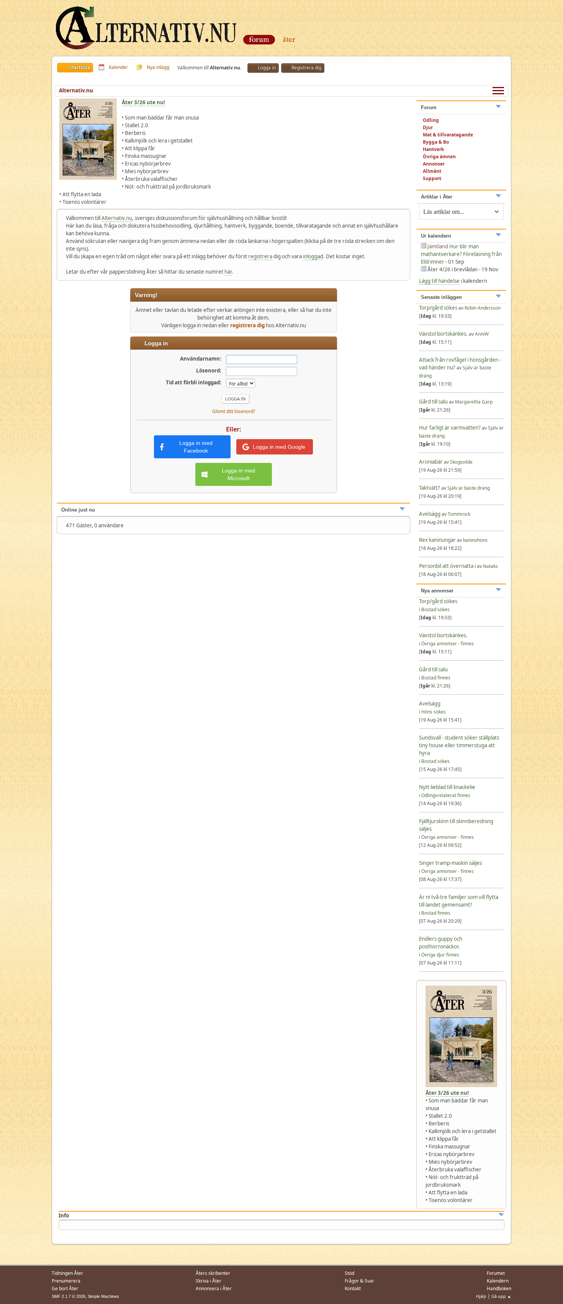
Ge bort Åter (65, 1288)
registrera (260, 256)
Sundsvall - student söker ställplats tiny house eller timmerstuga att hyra (459, 745)
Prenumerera (66, 1281)
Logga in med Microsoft (238, 474)
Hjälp (481, 1296)
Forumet (496, 1273)
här (228, 271)
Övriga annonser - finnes (447, 643)
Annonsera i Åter (214, 1288)
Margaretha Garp (474, 402)
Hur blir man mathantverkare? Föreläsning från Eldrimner (461, 254)
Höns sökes (433, 712)
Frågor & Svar (359, 1281)
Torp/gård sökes (438, 307)
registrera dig (247, 325)
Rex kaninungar (438, 539)
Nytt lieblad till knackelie (447, 787)
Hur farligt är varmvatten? (450, 427)
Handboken (499, 1288)
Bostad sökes (435, 609)
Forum (259, 39)
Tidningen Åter (67, 1273)
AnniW (482, 334)
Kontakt (353, 1288)
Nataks (490, 566)
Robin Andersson (483, 308)
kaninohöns (475, 540)
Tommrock (459, 514)
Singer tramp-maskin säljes (450, 862)
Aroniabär (431, 461)
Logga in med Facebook (196, 447)
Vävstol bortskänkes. (443, 333)
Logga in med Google (279, 447)
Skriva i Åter (208, 1281)
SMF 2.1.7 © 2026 (68, 1296)
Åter (289, 39)
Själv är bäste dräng (468, 488)
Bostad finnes (435, 677)
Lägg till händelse (439, 280)
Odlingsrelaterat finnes (445, 795)
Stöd (349, 1273)
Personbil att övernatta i (447, 566)
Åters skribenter (213, 1273)
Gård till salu (433, 401)
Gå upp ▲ (501, 1296)
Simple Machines (103, 1296)
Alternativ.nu (116, 218)
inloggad (313, 256)
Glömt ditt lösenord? (233, 411)
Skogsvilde (461, 462)
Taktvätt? (429, 487)
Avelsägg (429, 513)
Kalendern (498, 1281)
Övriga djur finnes (440, 954)
